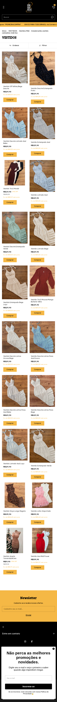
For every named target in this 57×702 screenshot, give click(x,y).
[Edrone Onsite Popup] (28, 351)
